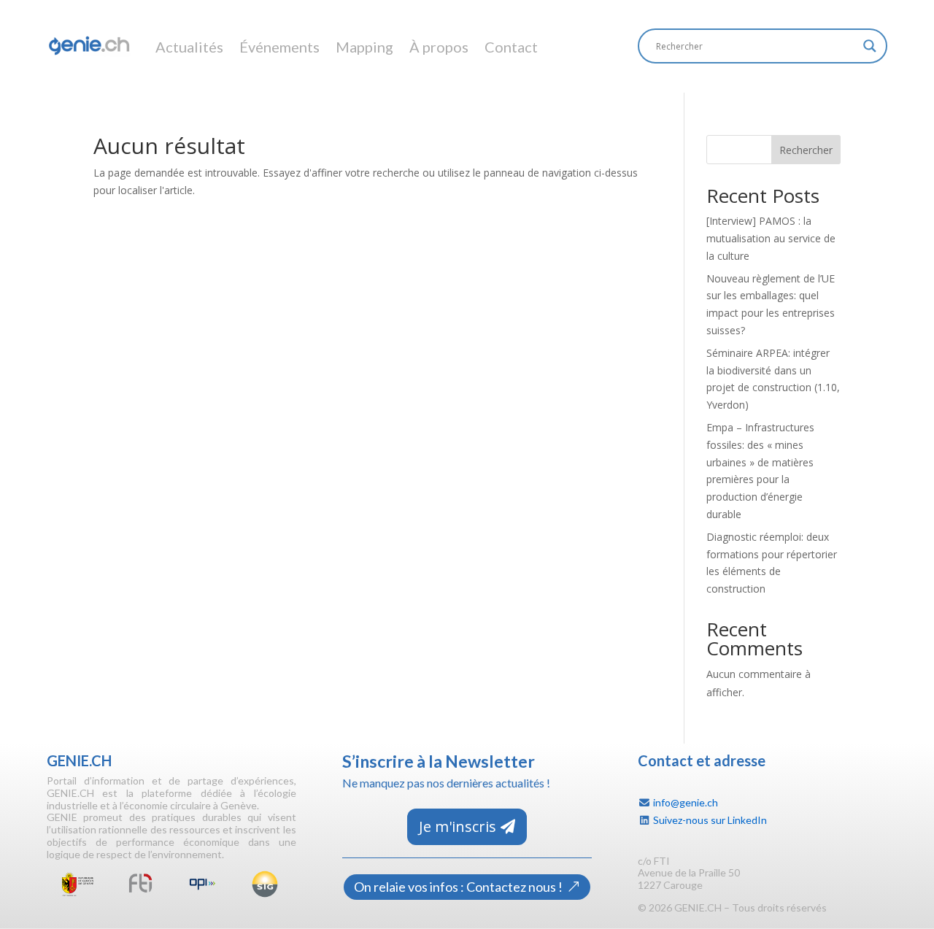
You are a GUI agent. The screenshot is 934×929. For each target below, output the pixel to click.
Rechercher (806, 150)
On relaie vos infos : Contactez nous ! (458, 887)
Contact (511, 46)
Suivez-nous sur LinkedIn (710, 820)
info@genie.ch (685, 802)
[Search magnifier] (870, 46)
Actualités (189, 46)
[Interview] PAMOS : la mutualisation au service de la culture (770, 238)
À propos (438, 46)
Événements (279, 46)
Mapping (364, 46)
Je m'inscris (457, 826)
